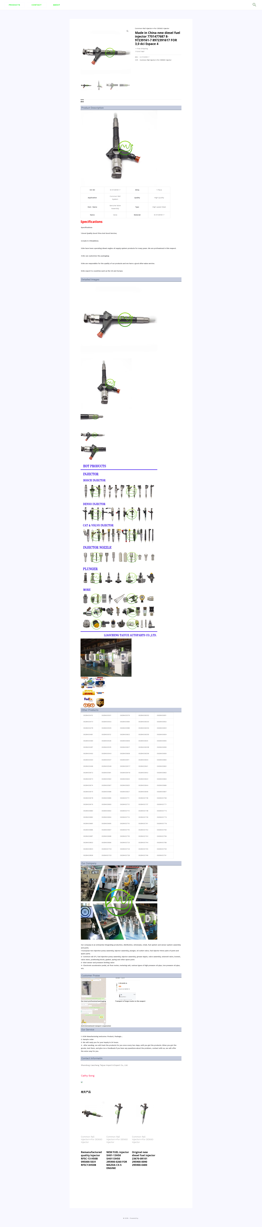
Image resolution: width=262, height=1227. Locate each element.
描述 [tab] (82, 102)
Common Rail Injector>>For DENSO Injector (152, 28)
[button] (14, 4)
